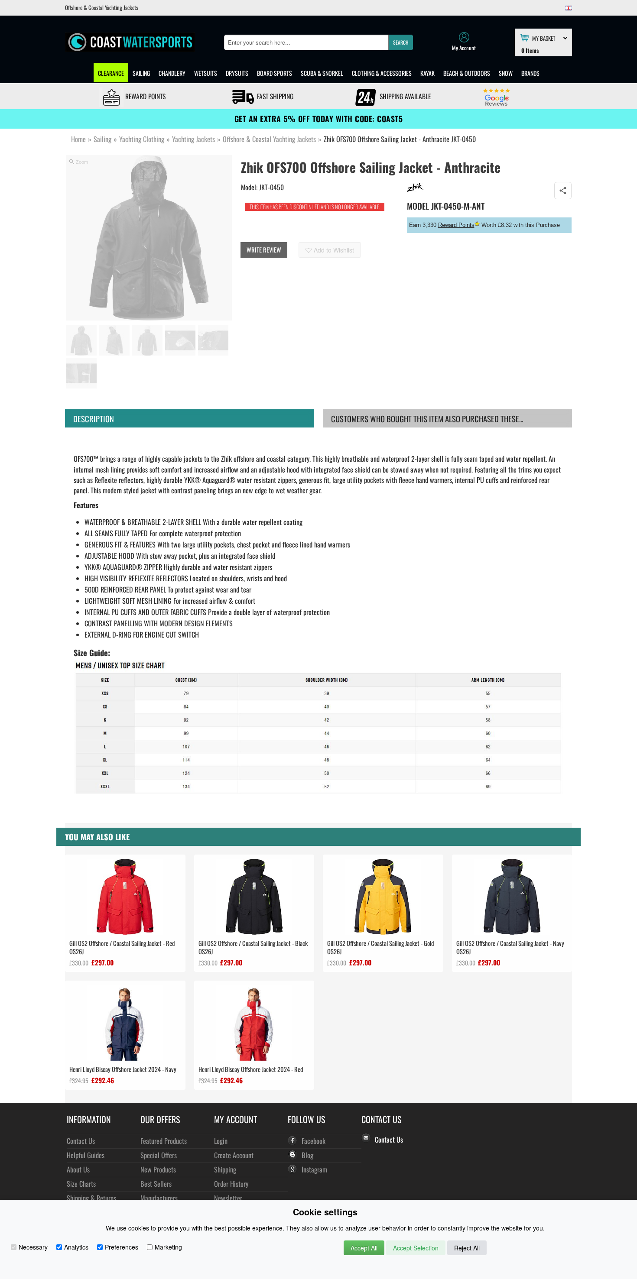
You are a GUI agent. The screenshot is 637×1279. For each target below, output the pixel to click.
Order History (231, 1183)
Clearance (111, 73)
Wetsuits (205, 73)
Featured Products (163, 1141)
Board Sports (274, 73)
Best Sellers (156, 1183)
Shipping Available (404, 96)
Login (221, 1141)
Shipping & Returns (91, 1198)
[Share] (563, 190)
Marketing (168, 1247)
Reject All (467, 1247)
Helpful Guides (85, 1155)
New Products (158, 1169)
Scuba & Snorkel (322, 73)
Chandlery (172, 73)
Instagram (314, 1169)
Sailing (141, 73)
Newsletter (228, 1198)
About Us (78, 1169)
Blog (307, 1155)
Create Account (234, 1155)
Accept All (364, 1247)
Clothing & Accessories (382, 73)
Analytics (76, 1247)
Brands (530, 73)
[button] (400, 42)
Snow (506, 73)
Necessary (33, 1247)
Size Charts (81, 1183)
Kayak (427, 73)
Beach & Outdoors (466, 73)
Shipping (225, 1169)
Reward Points (145, 96)
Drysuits (237, 73)
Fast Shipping (274, 96)
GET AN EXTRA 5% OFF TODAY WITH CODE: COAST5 (318, 118)
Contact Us (81, 1141)
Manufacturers (159, 1198)
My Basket (543, 37)
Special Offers (158, 1155)
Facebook (313, 1141)
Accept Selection (416, 1247)
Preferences (121, 1247)
